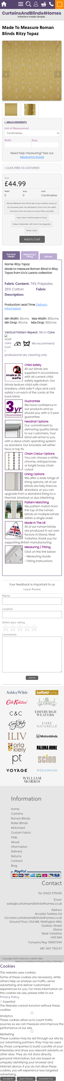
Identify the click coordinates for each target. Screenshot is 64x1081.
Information (26, 798)
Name (6, 596)
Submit (32, 677)
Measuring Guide (32, 157)
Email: (58, 900)
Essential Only (46, 1078)
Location (7, 609)
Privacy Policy (9, 997)
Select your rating (13, 622)
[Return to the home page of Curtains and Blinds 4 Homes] (31, 14)
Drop (34, 140)
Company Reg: (37, 942)
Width (7, 140)
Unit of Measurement (16, 128)
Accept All (8, 1078)
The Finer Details (11, 255)
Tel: (40, 893)
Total (6, 177)
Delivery (48, 256)
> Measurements (15, 122)
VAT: (42, 948)
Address (56, 910)
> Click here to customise (21, 167)
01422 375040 (52, 893)
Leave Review (32, 589)
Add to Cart (32, 239)
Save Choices (26, 1078)
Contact (52, 883)
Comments (9, 634)
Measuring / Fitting (29, 255)
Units (43, 191)
